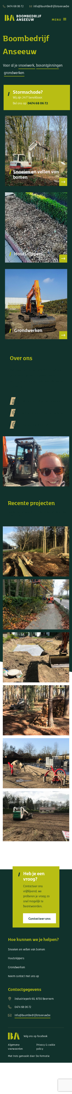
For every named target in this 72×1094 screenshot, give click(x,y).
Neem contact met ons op (23, 976)
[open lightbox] (36, 551)
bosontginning (47, 65)
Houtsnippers (16, 958)
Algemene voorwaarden (15, 1046)
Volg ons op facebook (36, 1036)
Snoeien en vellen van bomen (26, 949)
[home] (22, 18)
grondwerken (14, 72)
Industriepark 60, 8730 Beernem (34, 999)
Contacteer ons (39, 918)
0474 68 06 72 (15, 6)
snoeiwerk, (26, 65)
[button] (59, 19)
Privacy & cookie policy (45, 1046)
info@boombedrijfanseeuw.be (51, 6)
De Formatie (43, 1056)
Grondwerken (16, 967)
